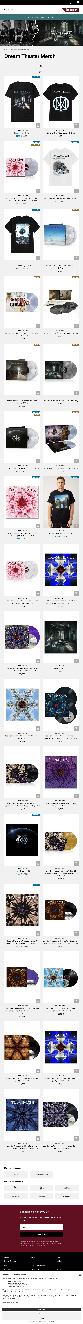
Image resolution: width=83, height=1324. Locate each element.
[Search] (19, 9)
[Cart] (76, 3)
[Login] (71, 3)
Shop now (50, 17)
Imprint (33, 1261)
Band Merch (14, 49)
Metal (16, 1174)
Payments (8, 1265)
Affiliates (60, 1261)
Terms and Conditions (39, 1265)
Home (6, 49)
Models (59, 1269)
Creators (60, 1265)
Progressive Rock (41, 1174)
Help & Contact (10, 1261)
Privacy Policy (36, 1269)
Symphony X (67, 1196)
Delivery (7, 1269)
